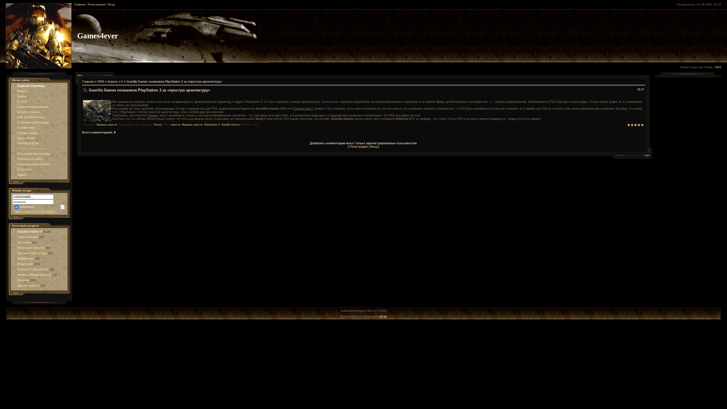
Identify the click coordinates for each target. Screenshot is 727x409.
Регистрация (96, 4)
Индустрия (25, 264)
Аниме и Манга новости (34, 274)
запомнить (27, 206)
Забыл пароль (24, 211)
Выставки (24, 242)
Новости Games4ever (33, 269)
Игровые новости (29, 231)
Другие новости (28, 285)
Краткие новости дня (32, 253)
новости (175, 124)
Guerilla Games (231, 124)
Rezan (158, 124)
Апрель (112, 81)
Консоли (23, 280)
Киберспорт (25, 258)
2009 (100, 81)
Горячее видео (27, 237)
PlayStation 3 (212, 124)
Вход (111, 4)
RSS (718, 67)
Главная (79, 4)
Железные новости (31, 247)
